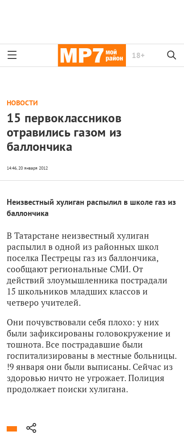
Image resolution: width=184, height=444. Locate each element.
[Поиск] (172, 55)
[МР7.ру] (92, 55)
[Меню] (12, 55)
